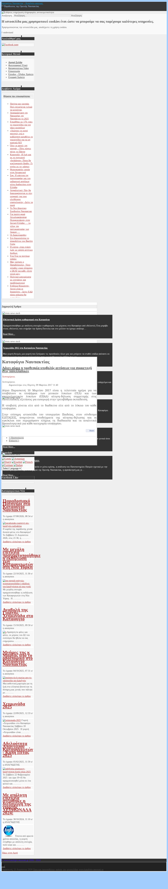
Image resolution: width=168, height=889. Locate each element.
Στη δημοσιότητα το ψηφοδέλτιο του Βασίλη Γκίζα (21, 241)
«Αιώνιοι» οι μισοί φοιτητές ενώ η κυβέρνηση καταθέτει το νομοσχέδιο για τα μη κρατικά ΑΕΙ (21, 136)
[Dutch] (6, 462)
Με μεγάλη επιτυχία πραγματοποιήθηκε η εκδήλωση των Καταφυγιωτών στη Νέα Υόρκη (22, 558)
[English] (17, 462)
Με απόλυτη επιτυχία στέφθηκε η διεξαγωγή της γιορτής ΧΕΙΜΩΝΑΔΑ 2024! (17, 803)
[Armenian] (18, 458)
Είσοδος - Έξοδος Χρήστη (20, 74)
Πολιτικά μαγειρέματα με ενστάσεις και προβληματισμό (20, 280)
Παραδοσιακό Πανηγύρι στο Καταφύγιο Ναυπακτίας (16, 505)
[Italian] (18, 465)
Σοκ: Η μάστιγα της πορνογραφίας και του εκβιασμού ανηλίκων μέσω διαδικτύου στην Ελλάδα (20, 181)
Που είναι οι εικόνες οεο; (15, 432)
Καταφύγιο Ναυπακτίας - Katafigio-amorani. (22, 3)
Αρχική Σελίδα (15, 62)
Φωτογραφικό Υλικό (17, 65)
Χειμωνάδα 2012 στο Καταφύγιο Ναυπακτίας (25, 348)
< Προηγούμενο (16, 438)
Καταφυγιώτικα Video (18, 68)
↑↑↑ (3, 866)
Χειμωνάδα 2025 (14, 705)
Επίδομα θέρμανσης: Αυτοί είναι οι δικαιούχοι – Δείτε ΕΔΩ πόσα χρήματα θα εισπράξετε (21, 292)
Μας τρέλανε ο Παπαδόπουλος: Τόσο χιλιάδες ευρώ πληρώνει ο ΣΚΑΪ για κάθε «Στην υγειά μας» (21, 268)
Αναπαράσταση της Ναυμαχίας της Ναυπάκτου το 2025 (19, 116)
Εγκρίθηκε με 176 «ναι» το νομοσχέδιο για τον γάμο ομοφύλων (21, 125)
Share (91, 431)
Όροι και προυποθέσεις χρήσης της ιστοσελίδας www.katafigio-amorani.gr (68, 869)
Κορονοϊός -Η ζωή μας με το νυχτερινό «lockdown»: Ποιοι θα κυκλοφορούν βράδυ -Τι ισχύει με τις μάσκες (21, 160)
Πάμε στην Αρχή (10, 853)
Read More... (9, 334)
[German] (7, 465)
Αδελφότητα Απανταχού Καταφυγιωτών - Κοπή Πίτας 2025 (18, 749)
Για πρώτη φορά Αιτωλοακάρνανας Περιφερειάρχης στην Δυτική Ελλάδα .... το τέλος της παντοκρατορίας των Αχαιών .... (20, 223)
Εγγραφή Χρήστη (16, 77)
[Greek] (6, 458)
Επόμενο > (14, 441)
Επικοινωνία (14, 71)
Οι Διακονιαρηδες (18, 235)
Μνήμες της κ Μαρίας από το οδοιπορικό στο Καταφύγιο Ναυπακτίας (18, 658)
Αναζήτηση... (8, 15)
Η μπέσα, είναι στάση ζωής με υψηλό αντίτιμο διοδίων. (21, 250)
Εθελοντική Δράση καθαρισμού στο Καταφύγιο (26, 319)
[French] (28, 462)
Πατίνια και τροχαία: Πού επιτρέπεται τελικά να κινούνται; (21, 107)
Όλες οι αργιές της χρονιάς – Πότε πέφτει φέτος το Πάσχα (20, 148)
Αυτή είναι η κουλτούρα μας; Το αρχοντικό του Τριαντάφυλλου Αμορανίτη (39, 376)
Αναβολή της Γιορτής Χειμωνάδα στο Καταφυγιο (18, 614)
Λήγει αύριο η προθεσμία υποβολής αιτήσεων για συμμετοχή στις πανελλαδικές (47, 369)
